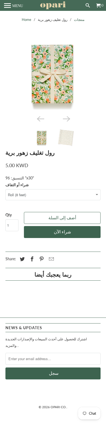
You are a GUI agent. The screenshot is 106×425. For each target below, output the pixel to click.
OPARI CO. (59, 407)
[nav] (13, 5)
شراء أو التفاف (17, 184)
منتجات (79, 19)
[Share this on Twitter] (21, 259)
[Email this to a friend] (50, 259)
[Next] (66, 118)
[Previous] (40, 118)
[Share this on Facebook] (31, 259)
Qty (8, 214)
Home (26, 19)
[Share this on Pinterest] (40, 259)
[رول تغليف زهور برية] (53, 73)
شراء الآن (62, 232)
